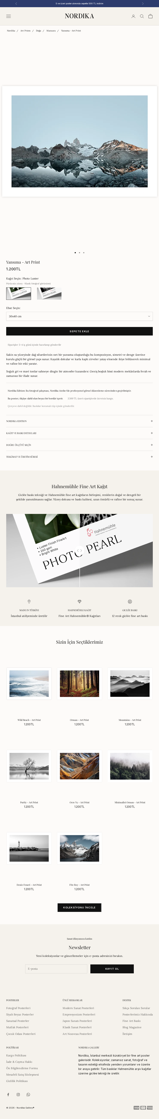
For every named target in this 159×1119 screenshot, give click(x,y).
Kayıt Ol (112, 968)
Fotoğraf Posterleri (18, 1008)
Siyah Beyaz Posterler (20, 1014)
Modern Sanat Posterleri (78, 1008)
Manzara (51, 30)
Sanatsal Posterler (17, 1021)
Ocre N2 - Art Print (79, 802)
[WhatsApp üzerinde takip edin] (28, 1095)
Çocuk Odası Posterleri (20, 1034)
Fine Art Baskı (132, 1021)
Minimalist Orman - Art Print (130, 802)
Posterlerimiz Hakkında (138, 1014)
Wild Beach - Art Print (29, 719)
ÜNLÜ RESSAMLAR (72, 1000)
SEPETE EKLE (79, 331)
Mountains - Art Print (130, 719)
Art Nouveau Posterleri (77, 1034)
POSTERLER (12, 1000)
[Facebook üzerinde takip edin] (8, 1095)
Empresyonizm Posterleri (79, 1014)
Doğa (38, 30)
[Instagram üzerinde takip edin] (18, 1095)
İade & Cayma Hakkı (19, 1062)
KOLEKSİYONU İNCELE (79, 907)
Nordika (11, 30)
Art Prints (25, 30)
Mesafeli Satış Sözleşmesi (22, 1074)
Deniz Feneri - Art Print (29, 884)
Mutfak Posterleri (17, 1027)
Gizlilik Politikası (17, 1081)
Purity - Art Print (29, 802)
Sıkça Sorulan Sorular (136, 1008)
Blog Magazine (132, 1027)
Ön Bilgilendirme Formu (22, 1068)
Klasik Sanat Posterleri (77, 1027)
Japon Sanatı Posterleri (77, 1021)
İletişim (127, 1034)
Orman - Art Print (79, 719)
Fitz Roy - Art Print (79, 884)
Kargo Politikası (16, 1055)
